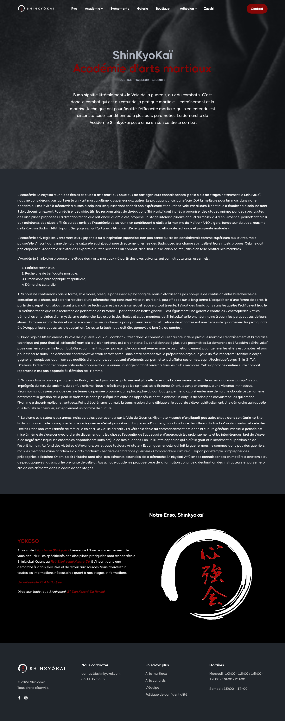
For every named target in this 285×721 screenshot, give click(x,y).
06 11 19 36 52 (93, 679)
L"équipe (152, 687)
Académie (92, 8)
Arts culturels (155, 680)
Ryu (74, 8)
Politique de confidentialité (166, 694)
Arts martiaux (156, 674)
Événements (120, 8)
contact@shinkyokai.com (101, 674)
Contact (257, 9)
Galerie (142, 8)
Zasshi (209, 8)
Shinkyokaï (38, 682)
